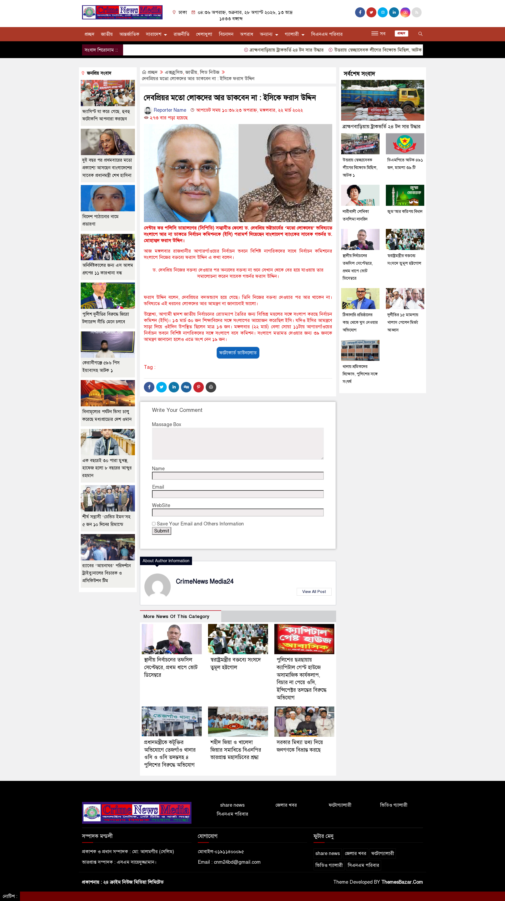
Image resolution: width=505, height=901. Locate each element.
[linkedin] (394, 12)
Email (158, 487)
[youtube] (405, 12)
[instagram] (383, 12)
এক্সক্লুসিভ (174, 72)
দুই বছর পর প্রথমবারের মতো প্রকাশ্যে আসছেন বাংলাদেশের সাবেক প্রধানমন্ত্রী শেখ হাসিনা (107, 168)
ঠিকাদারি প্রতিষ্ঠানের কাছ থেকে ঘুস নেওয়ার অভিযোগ (360, 322)
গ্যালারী (292, 34)
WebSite (161, 505)
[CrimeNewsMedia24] (122, 12)
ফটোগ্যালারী (340, 805)
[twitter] (371, 12)
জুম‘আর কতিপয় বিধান (404, 211)
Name (158, 469)
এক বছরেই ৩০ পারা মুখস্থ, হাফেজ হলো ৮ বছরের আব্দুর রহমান (107, 468)
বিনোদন (226, 34)
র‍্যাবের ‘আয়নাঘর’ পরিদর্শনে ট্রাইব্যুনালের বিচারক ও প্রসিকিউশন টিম (106, 573)
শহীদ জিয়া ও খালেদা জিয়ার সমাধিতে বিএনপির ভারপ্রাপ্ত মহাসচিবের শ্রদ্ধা (235, 750)
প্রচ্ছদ (89, 34)
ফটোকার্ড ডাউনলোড (238, 353)
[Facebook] (149, 387)
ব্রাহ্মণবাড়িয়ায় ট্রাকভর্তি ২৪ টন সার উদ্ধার (264, 50)
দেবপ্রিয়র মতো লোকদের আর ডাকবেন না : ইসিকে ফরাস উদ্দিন (198, 78)
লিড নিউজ (209, 72)
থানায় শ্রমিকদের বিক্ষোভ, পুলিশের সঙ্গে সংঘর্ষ (360, 374)
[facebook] (360, 12)
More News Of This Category (176, 616)
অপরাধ (246, 34)
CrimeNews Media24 (205, 581)
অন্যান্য (266, 34)
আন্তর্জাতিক (129, 34)
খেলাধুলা (204, 34)
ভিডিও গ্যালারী (393, 805)
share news (232, 805)
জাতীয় (107, 34)
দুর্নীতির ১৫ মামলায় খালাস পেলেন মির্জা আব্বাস (402, 322)
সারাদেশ (153, 34)
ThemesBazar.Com (402, 882)
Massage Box (166, 424)
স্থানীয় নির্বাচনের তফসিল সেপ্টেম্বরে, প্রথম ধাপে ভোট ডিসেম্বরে (171, 667)
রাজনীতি (181, 34)
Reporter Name (169, 110)
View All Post (314, 591)
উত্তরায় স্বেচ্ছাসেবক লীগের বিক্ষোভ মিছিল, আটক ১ (357, 50)
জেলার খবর (286, 805)
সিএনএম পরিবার (327, 34)
